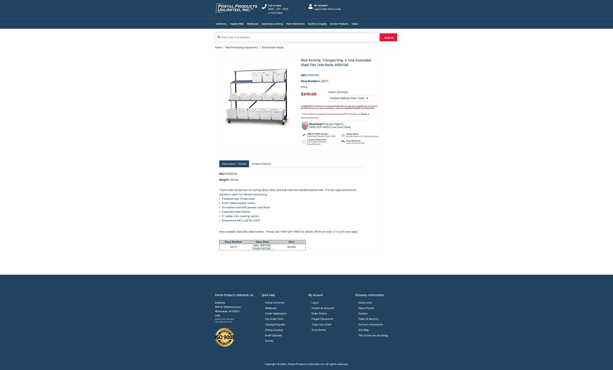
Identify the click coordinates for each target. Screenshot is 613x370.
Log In (317, 9)
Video (355, 24)
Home (218, 47)
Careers (363, 313)
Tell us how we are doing (373, 335)
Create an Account (323, 308)
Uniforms (221, 24)
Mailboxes (253, 24)
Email (347, 127)
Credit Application (276, 313)
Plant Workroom (295, 24)
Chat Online (319, 330)
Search (389, 37)
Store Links (365, 302)
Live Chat (336, 127)
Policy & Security (368, 319)
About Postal (366, 308)
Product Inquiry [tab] (261, 163)
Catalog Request (275, 324)
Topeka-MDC (237, 24)
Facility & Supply (317, 24)
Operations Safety (272, 24)
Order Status (328, 9)
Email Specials (273, 335)
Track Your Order (322, 324)
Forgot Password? (322, 319)
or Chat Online (275, 13)
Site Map (363, 330)
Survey (269, 340)
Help (338, 9)
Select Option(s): (338, 92)
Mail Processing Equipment (242, 47)
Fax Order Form (274, 319)
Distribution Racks (273, 47)
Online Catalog (274, 330)
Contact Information (370, 324)
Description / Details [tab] (234, 163)
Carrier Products (339, 24)
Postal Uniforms (274, 302)
